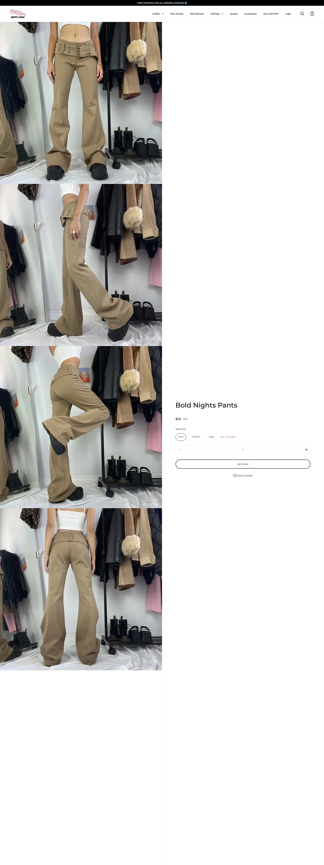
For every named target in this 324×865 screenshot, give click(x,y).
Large (211, 437)
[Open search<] (302, 13)
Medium (196, 437)
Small (180, 437)
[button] (306, 450)
